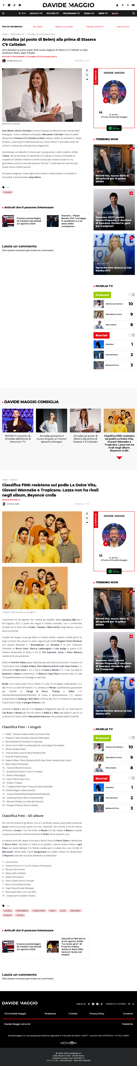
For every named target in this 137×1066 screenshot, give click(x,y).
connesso (20, 250)
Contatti (72, 1013)
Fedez (52, 911)
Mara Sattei (75, 911)
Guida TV (89, 13)
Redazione (50, 1013)
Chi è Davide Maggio (15, 1013)
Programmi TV (71, 13)
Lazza (63, 911)
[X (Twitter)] (87, 75)
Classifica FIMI (38, 911)
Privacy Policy (97, 1013)
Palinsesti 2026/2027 (95, 27)
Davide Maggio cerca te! (17, 1024)
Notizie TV (53, 13)
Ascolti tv (36, 13)
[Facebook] (87, 70)
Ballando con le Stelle (64, 27)
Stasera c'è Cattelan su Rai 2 (42, 57)
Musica (5, 500)
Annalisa (7, 192)
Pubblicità (127, 1024)
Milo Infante (37, 27)
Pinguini (7, 915)
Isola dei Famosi (123, 27)
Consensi (128, 1013)
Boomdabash (22, 911)
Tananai (20, 915)
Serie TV (103, 13)
